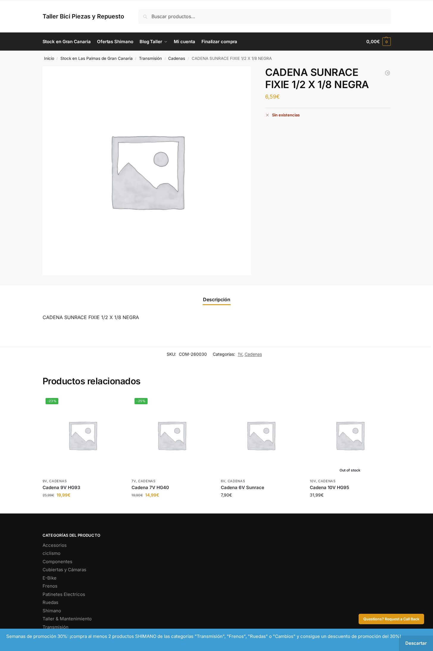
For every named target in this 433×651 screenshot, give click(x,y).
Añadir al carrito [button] (82, 507)
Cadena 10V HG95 (329, 487)
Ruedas (50, 602)
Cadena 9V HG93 (61, 487)
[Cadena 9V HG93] (387, 73)
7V (134, 481)
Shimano (52, 610)
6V (223, 481)
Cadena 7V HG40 (150, 487)
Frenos (50, 586)
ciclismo (51, 553)
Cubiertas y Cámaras (64, 569)
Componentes (57, 561)
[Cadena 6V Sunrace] (261, 435)
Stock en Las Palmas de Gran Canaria (96, 58)
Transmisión (150, 58)
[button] (378, 42)
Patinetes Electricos (64, 594)
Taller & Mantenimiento (67, 619)
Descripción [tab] (216, 299)
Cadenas (176, 58)
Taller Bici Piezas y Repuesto (83, 16)
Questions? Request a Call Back (391, 619)
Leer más (350, 507)
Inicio (49, 58)
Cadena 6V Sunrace (242, 487)
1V (240, 354)
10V (313, 481)
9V (45, 481)
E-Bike (50, 578)
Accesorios (55, 545)
